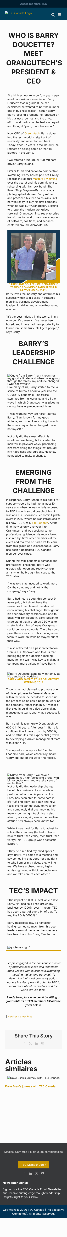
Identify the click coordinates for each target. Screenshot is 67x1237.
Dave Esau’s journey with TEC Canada (30, 1086)
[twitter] (36, 1173)
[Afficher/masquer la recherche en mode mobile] (53, 14)
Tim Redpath (40, 522)
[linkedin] (30, 1173)
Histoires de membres (20, 1016)
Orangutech (32, 133)
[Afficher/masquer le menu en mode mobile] (60, 14)
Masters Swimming (45, 178)
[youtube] (42, 1173)
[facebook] (24, 1173)
